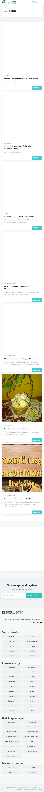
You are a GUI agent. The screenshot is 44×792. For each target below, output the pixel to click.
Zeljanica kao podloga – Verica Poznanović (21, 78)
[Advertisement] (22, 549)
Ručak (6, 75)
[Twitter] (37, 622)
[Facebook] (30, 622)
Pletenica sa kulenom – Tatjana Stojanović (21, 359)
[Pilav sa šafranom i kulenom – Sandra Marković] (22, 256)
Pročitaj (36, 87)
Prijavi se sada (33, 595)
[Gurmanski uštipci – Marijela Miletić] (22, 468)
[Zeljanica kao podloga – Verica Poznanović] (22, 48)
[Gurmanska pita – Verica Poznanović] (22, 186)
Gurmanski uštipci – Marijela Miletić (19, 499)
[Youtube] (41, 622)
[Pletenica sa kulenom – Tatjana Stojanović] (22, 328)
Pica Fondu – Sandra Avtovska (16, 429)
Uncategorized (9, 283)
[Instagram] (34, 622)
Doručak (7, 143)
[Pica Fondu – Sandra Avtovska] (22, 398)
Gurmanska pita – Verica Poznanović (19, 216)
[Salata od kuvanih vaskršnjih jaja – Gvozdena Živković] (22, 116)
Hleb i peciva (8, 425)
